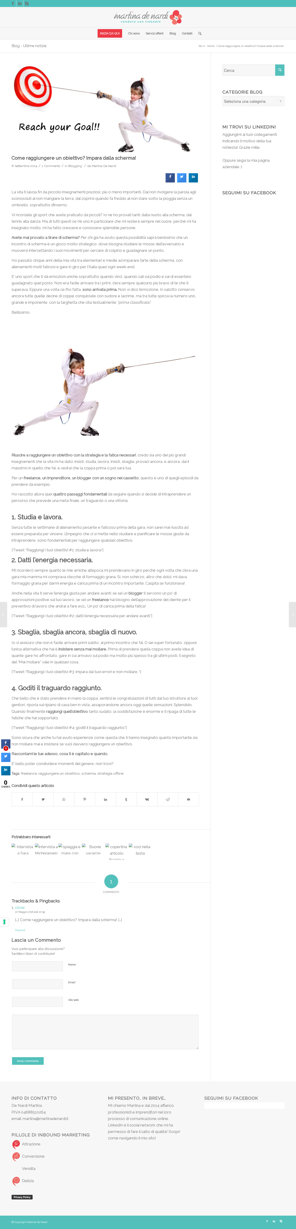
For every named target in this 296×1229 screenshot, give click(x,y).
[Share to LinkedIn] (193, 181)
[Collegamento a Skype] (26, 3)
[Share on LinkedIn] (5, 774)
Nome (72, 964)
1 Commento (51, 166)
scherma (88, 773)
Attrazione (31, 1144)
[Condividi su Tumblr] (126, 799)
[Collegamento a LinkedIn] (19, 3)
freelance (29, 773)
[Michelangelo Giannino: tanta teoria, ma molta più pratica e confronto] (46, 849)
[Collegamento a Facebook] (12, 3)
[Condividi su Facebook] (22, 799)
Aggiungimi (232, 134)
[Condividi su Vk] (147, 799)
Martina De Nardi (104, 166)
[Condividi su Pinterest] (84, 799)
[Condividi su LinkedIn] (105, 799)
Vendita (28, 1168)
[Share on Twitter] (181, 181)
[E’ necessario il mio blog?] (3, 614)
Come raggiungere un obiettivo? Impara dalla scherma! (74, 158)
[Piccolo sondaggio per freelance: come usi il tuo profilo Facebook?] (70, 849)
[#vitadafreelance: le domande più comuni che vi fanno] (140, 851)
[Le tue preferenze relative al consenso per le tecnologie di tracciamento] (4, 921)
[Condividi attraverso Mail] (188, 799)
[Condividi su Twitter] (43, 799)
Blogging (75, 166)
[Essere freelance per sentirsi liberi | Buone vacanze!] (93, 849)
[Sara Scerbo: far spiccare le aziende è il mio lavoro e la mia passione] (23, 849)
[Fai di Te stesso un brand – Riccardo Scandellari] (292, 614)
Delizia (28, 1180)
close (20, 907)
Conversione (33, 1156)
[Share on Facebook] (170, 181)
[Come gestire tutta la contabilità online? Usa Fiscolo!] (116, 852)
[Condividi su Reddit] (167, 799)
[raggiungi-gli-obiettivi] (105, 108)
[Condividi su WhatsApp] (64, 799)
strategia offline (110, 773)
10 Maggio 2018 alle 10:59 (30, 911)
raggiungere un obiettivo (59, 773)
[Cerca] (198, 33)
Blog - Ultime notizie (29, 46)
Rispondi (20, 930)
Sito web (73, 999)
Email (72, 982)
